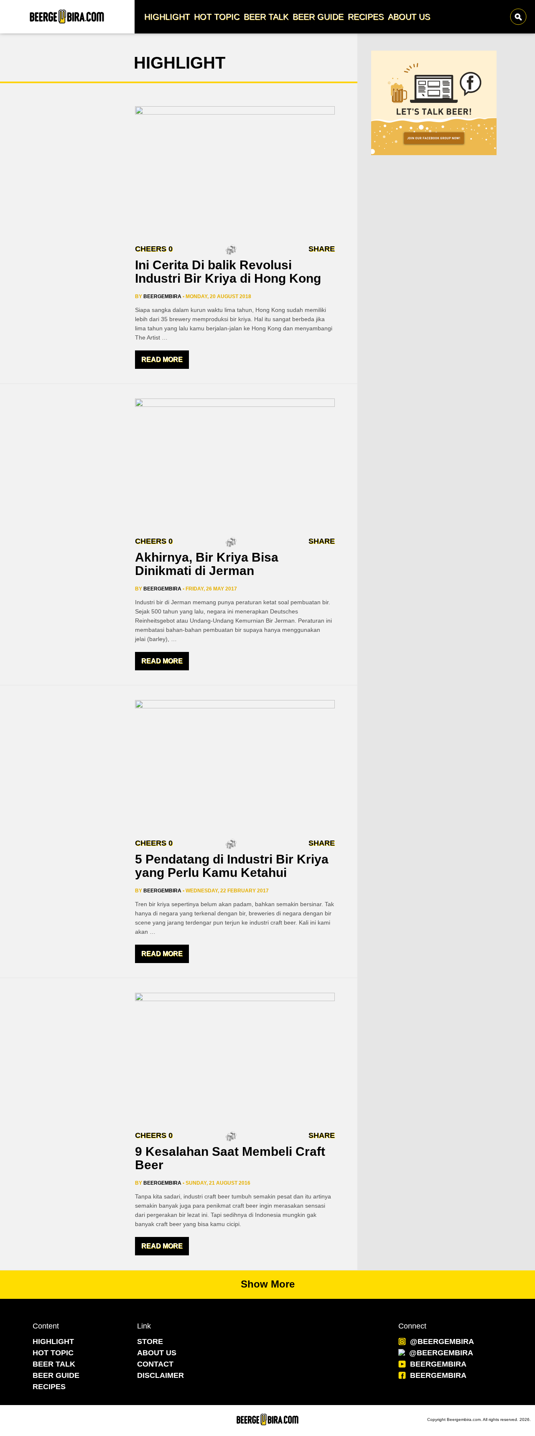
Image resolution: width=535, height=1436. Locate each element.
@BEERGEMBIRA (442, 1341)
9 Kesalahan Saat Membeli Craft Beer (230, 1158)
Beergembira (162, 296)
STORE (150, 1341)
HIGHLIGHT (53, 1341)
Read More (162, 359)
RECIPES (49, 1386)
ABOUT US (156, 1353)
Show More (268, 1284)
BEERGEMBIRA (438, 1364)
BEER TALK (54, 1364)
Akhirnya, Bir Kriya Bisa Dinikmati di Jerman (206, 563)
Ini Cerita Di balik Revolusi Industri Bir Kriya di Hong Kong (228, 271)
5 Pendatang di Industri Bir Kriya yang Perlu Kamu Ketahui (232, 865)
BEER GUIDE (56, 1375)
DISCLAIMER (160, 1375)
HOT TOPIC (53, 1353)
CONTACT (155, 1364)
